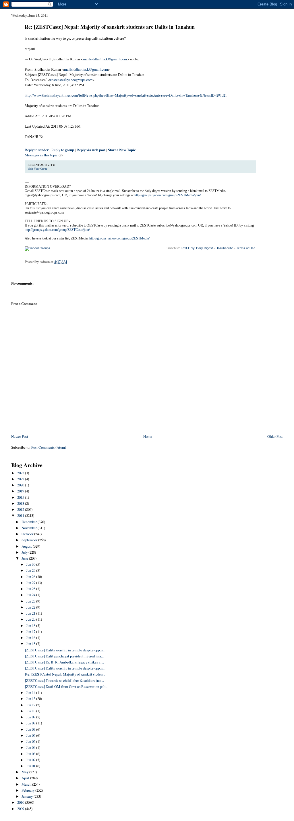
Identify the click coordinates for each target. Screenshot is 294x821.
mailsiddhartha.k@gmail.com (105, 59)
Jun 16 (31, 637)
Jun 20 (31, 619)
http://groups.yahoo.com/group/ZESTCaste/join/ (57, 230)
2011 (21, 515)
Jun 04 (31, 747)
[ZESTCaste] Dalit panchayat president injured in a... (64, 656)
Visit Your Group (37, 168)
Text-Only (187, 248)
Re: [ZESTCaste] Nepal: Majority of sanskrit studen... (65, 674)
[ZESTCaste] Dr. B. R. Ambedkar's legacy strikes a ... (64, 662)
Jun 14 (31, 692)
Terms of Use (245, 248)
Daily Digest (204, 248)
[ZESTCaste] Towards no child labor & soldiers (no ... (64, 680)
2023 (21, 472)
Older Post (275, 436)
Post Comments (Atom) (48, 447)
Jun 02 (31, 759)
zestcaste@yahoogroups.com (71, 79)
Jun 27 (31, 582)
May (25, 771)
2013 (21, 503)
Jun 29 (31, 570)
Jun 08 (31, 723)
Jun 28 (31, 576)
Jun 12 (31, 704)
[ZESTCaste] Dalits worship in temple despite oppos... (65, 650)
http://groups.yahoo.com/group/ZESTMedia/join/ (167, 195)
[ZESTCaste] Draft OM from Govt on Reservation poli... (66, 686)
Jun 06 (31, 735)
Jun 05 (31, 741)
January (28, 796)
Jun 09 (31, 717)
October (28, 533)
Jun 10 (31, 710)
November (30, 527)
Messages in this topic (41, 155)
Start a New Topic (122, 149)
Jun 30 (31, 564)
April (26, 777)
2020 (21, 485)
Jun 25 (31, 588)
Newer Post (19, 436)
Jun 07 (31, 729)
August (27, 546)
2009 (21, 808)
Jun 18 (31, 625)
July (25, 552)
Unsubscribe (224, 248)
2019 (21, 491)
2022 (21, 479)
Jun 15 (31, 643)
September (30, 539)
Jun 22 (31, 607)
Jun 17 (31, 631)
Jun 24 (31, 594)
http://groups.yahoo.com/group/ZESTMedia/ (119, 238)
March (27, 784)
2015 (21, 497)
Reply (91, 149)
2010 (21, 802)
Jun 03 (31, 753)
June (25, 558)
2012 (21, 509)
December (30, 521)
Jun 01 (31, 765)
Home (147, 436)
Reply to (37, 149)
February (28, 790)
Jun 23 (31, 601)
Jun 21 (31, 613)
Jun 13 (31, 698)
